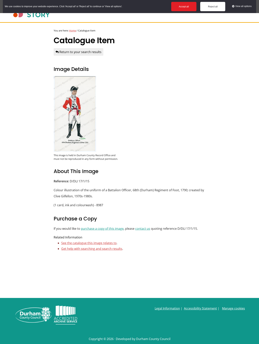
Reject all (213, 6)
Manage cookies (233, 308)
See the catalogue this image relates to (89, 243)
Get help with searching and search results (91, 249)
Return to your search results (80, 52)
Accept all (184, 6)
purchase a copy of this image (102, 228)
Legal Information (167, 308)
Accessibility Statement (200, 308)
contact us (142, 228)
